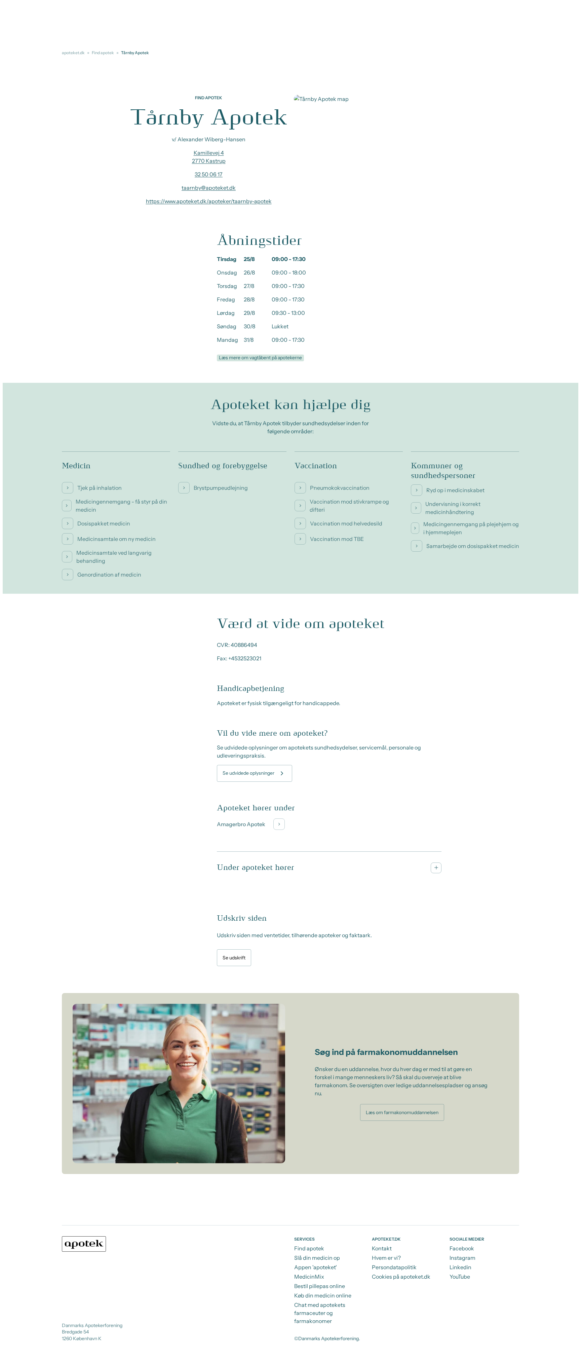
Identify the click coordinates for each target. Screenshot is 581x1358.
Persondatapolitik (394, 1267)
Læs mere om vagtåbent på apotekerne (260, 358)
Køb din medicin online (322, 1295)
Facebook (462, 1248)
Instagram (462, 1257)
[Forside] (84, 1244)
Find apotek (103, 52)
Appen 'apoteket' (315, 1267)
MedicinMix (309, 1276)
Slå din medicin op (317, 1257)
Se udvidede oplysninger (248, 773)
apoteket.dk (73, 52)
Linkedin (460, 1267)
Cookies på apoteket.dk (401, 1276)
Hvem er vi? (386, 1257)
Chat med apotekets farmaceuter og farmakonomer (319, 1312)
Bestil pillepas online (319, 1286)
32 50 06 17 (209, 174)
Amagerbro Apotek (241, 824)
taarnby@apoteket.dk (209, 187)
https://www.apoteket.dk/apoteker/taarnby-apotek (209, 201)
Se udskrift (234, 958)
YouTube (460, 1276)
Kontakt (382, 1248)
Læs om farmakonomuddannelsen (402, 1112)
